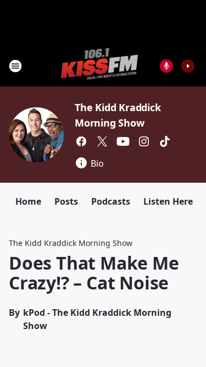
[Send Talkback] (166, 66)
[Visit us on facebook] (81, 141)
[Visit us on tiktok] (164, 141)
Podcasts (110, 201)
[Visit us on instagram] (144, 141)
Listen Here (168, 201)
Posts (66, 201)
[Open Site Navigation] (15, 66)
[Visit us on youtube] (123, 141)
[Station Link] (99, 66)
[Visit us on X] (102, 141)
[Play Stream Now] (187, 66)
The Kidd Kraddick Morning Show (70, 243)
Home (28, 201)
